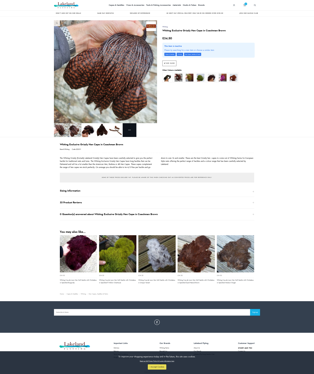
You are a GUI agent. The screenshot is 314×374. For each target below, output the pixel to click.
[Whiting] (151, 26)
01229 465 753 (245, 348)
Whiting (165, 27)
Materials (177, 5)
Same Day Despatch (105, 13)
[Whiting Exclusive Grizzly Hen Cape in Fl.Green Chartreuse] (201, 78)
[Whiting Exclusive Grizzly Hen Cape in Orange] (234, 78)
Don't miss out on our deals (68, 13)
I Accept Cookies (157, 367)
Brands (201, 5)
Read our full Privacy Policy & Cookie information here (157, 361)
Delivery (116, 348)
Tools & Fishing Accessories (158, 5)
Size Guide (170, 63)
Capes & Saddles (116, 5)
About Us (197, 348)
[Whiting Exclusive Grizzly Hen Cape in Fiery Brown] (178, 78)
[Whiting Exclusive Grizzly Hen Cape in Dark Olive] (167, 78)
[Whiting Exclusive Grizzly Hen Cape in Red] (212, 78)
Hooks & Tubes (189, 5)
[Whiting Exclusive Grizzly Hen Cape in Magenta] (223, 78)
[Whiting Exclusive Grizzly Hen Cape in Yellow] (189, 78)
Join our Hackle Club (248, 13)
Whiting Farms (164, 348)
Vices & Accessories (135, 5)
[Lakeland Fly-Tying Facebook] (157, 322)
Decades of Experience (140, 13)
